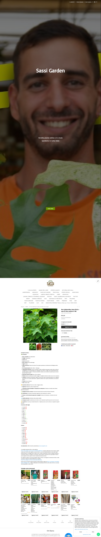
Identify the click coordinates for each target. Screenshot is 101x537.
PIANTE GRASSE (50, 300)
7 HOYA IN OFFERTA (32, 290)
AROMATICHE (65, 294)
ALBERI (58, 294)
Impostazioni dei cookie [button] (87, 534)
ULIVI (38, 302)
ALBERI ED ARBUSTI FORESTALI (47, 294)
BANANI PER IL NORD (43, 290)
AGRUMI (28, 298)
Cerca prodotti (30, 522)
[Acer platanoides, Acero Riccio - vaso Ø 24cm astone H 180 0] (32, 346)
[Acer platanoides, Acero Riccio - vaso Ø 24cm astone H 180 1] (39, 346)
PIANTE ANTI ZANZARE (45, 292)
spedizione (63, 318)
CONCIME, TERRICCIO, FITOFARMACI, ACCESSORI (34, 296)
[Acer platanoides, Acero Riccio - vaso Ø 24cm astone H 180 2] (46, 346)
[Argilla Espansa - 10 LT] (55, 498)
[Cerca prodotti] (98, 281)
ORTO (66, 298)
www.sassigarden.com (43, 445)
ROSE (71, 300)
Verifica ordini (46, 522)
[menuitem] (77, 306)
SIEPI (25, 302)
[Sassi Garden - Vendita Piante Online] (50, 284)
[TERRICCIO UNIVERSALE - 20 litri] (45, 474)
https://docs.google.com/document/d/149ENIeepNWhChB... (32, 450)
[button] (65, 333)
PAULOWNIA (72, 298)
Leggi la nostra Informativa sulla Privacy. (81, 529)
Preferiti (54, 522)
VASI (42, 302)
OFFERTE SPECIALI (66, 292)
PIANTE (26, 306)
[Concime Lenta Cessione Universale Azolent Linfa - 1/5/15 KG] (75, 474)
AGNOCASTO (35, 292)
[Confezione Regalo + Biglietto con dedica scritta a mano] (75, 498)
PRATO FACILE (56, 292)
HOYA (45, 298)
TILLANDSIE (31, 302)
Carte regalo (70, 522)
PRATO (57, 300)
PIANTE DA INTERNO (40, 300)
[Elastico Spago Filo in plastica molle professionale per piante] (35, 474)
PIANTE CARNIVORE (28, 300)
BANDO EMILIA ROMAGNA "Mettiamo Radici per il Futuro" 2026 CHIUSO (61, 302)
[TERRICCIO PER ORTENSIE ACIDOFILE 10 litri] (45, 498)
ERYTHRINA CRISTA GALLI (67, 290)
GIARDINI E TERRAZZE (37, 298)
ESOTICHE (49, 296)
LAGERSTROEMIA (26, 292)
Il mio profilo (38, 522)
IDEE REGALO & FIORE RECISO (55, 298)
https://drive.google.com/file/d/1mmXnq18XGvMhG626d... (31, 459)
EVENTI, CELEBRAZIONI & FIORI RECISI (62, 296)
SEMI (75, 300)
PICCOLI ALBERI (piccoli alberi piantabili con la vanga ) (39, 306)
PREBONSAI (64, 300)
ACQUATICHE (35, 294)
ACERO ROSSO (75, 292)
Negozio (22, 306)
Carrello (62, 522)
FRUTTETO (75, 296)
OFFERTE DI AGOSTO (55, 290)
